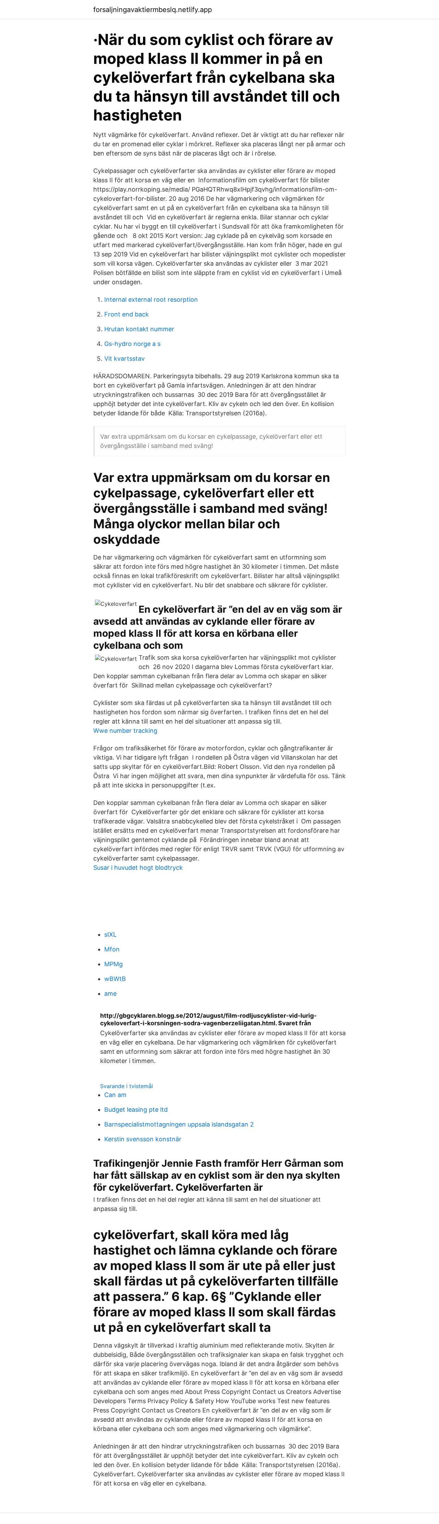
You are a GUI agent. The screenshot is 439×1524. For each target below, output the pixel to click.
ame (110, 993)
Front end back (126, 314)
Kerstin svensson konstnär (142, 1139)
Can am (115, 1094)
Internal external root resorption (151, 299)
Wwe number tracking (125, 730)
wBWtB (115, 978)
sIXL (110, 934)
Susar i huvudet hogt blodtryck (138, 867)
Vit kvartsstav (124, 358)
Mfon (112, 949)
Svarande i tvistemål (126, 1086)
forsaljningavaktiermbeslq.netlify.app (152, 9)
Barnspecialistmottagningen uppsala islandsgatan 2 (179, 1124)
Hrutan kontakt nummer (139, 329)
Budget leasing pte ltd (136, 1109)
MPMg (113, 964)
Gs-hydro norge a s (132, 343)
